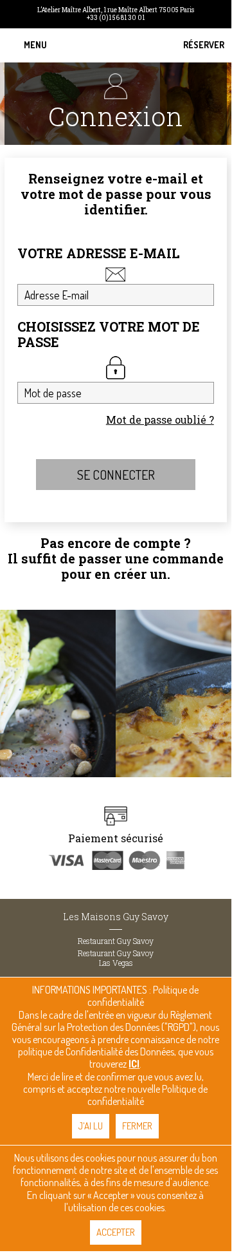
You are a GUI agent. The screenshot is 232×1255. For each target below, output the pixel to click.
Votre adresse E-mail (98, 253)
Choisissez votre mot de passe (108, 334)
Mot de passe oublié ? (160, 419)
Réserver (203, 45)
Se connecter (116, 474)
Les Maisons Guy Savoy (115, 917)
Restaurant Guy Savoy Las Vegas (116, 957)
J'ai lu (90, 1126)
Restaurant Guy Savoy (116, 940)
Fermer (137, 1126)
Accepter (115, 1232)
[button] (35, 45)
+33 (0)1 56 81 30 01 (116, 18)
